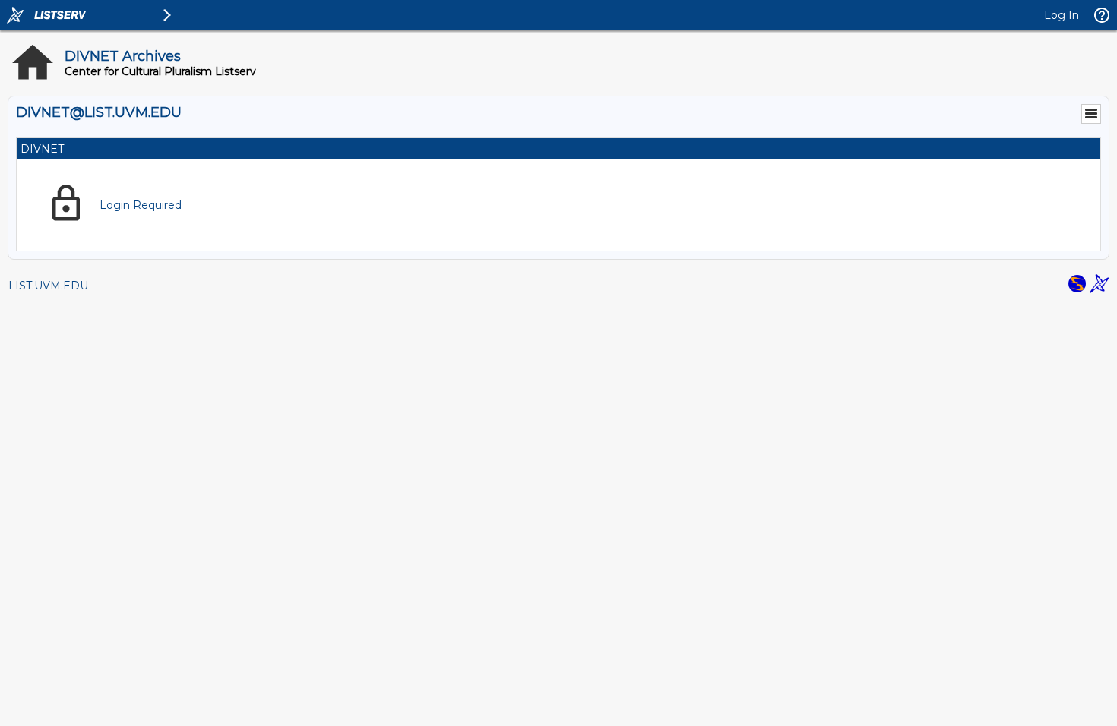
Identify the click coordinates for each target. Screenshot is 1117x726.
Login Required (141, 205)
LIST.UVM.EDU (48, 285)
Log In (1061, 15)
